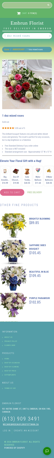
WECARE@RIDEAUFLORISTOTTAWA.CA (21, 424)
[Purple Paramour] (13, 305)
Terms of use (10, 388)
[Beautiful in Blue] (13, 278)
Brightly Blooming (39, 218)
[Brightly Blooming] (13, 225)
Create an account (26, 430)
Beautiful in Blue (39, 271)
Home (6, 49)
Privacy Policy (10, 341)
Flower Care (9, 345)
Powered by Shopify (14, 448)
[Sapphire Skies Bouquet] (13, 252)
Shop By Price (10, 371)
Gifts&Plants (10, 375)
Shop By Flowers (11, 367)
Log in (7, 430)
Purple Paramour (39, 298)
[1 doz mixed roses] (27, 61)
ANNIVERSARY (19, 49)
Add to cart (12, 192)
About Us (8, 337)
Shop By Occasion (12, 363)
